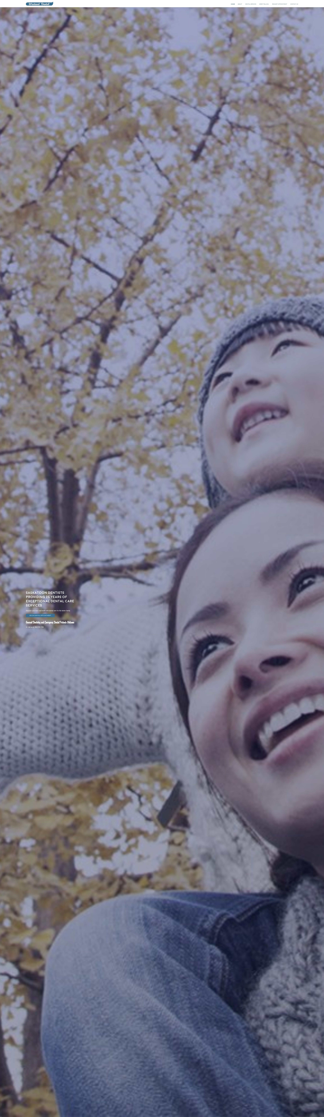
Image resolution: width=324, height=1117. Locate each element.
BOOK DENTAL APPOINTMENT (40, 615)
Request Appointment (279, 4)
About (240, 4)
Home (39, 4)
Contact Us (294, 4)
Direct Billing (264, 4)
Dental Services (250, 4)
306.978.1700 (39, 627)
